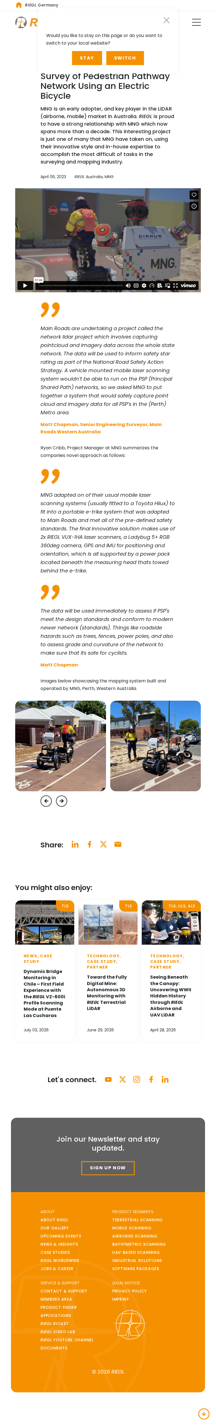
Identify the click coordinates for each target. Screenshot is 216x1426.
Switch (125, 58)
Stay (87, 58)
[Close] (166, 20)
